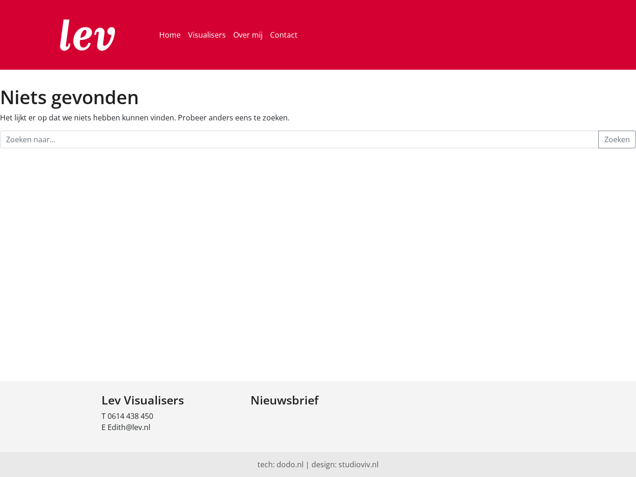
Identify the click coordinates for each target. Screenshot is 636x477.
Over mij (248, 35)
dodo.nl (290, 464)
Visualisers (207, 35)
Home (170, 35)
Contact (284, 35)
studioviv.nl (358, 464)
